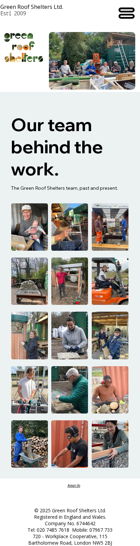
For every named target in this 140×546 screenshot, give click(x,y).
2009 (20, 13)
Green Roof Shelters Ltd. (31, 7)
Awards (74, 485)
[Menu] (126, 13)
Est (4, 13)
